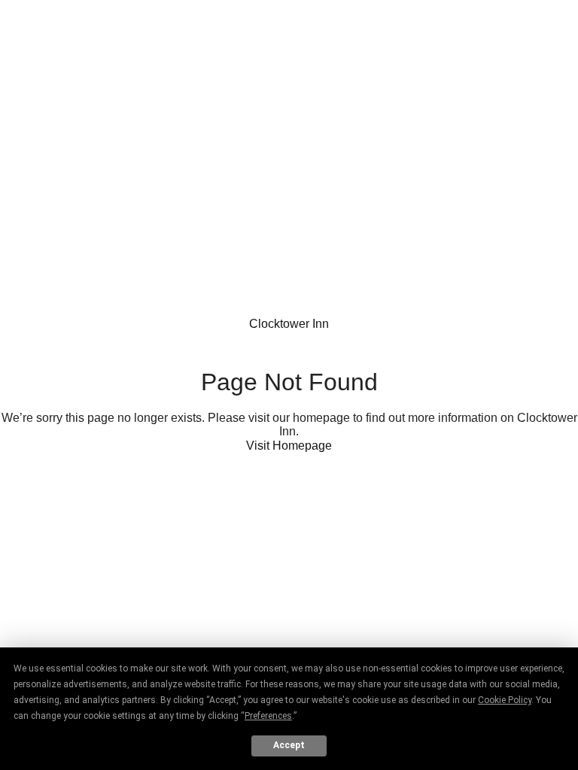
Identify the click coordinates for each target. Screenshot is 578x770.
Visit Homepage (289, 445)
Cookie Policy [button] (504, 700)
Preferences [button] (268, 716)
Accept (289, 745)
